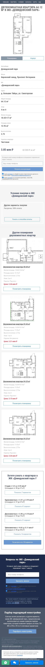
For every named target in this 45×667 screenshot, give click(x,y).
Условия (21, 2)
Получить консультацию (22, 169)
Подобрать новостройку (22, 631)
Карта (35, 2)
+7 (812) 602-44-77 (12, 603)
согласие (10, 174)
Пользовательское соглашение (11, 658)
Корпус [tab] (33, 58)
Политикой (20, 655)
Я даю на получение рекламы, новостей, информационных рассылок (17, 178)
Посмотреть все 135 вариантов (22, 542)
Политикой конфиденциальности (21, 175)
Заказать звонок (22, 581)
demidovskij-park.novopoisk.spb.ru (12, 646)
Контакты (28, 2)
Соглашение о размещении (29, 658)
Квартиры (14, 2)
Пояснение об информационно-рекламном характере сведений (20, 660)
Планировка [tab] (11, 58)
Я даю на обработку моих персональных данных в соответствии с (20, 174)
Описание (6, 2)
